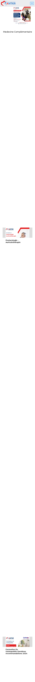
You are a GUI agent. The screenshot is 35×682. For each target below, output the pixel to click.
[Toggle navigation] (32, 3)
